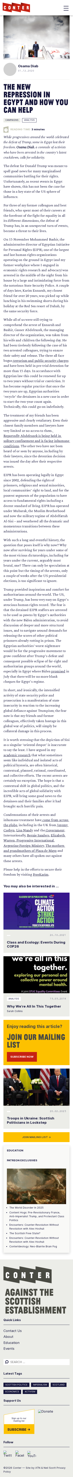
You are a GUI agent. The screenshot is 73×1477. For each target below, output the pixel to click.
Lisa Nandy (24, 830)
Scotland (59, 1384)
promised (58, 671)
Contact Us (12, 1331)
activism (30, 1391)
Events (8, 1349)
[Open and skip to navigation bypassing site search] (66, 9)
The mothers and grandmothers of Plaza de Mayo (34, 848)
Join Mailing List (36, 1137)
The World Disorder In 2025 (26, 1207)
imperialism (40, 1384)
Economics (12, 1391)
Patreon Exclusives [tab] (22, 1160)
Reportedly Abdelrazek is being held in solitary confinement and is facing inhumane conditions (36, 438)
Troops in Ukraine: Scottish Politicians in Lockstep (30, 1120)
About (8, 1337)
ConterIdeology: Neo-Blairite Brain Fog (33, 1246)
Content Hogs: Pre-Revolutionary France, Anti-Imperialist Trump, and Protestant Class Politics (36, 1216)
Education (11, 1343)
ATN (37, 1467)
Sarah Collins (15, 1011)
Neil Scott (50, 1467)
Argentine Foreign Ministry (23, 845)
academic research (17, 755)
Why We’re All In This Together (34, 1006)
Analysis (29, 120)
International (43, 840)
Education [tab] (15, 1150)
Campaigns (11, 120)
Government (54, 830)
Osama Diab (28, 66)
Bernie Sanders (38, 835)
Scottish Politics (16, 1384)
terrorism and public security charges (40, 360)
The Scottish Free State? (24, 1233)
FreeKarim (40, 874)
